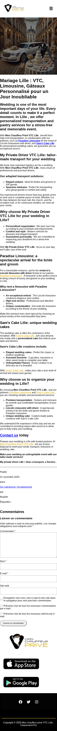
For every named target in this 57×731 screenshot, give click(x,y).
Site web (4, 586)
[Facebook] (20, 702)
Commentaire (7, 531)
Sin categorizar (7, 487)
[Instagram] (36, 702)
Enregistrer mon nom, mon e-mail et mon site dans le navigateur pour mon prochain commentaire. (29, 599)
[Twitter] (28, 702)
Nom (3, 561)
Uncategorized (24, 487)
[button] (51, 9)
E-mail (4, 573)
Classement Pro (28, 725)
